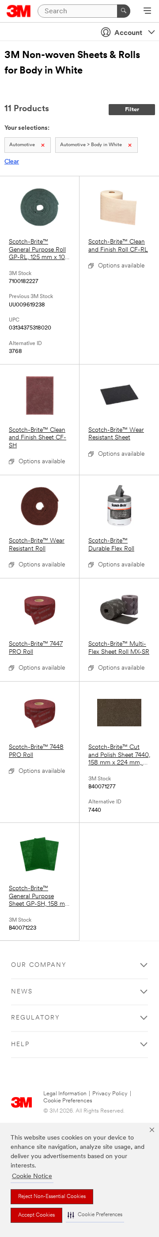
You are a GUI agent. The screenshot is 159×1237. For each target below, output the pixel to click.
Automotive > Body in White (91, 145)
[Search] (123, 11)
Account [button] (128, 33)
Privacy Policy (110, 1094)
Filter (132, 109)
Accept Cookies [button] (36, 1215)
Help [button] (20, 1044)
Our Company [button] (39, 965)
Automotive (22, 145)
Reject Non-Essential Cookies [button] (52, 1196)
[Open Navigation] (147, 11)
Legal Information (65, 1094)
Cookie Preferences (67, 1101)
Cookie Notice (32, 1176)
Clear (11, 162)
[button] (95, 1215)
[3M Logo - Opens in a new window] (19, 11)
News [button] (22, 992)
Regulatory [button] (35, 1018)
